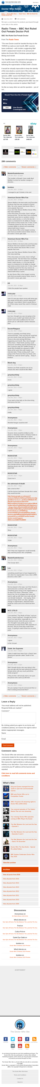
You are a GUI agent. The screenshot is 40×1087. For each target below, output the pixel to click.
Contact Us (20, 1078)
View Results (17, 107)
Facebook (5, 1042)
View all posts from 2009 (11, 904)
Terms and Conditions (20, 1075)
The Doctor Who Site (20, 1032)
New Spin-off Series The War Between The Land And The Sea (20, 922)
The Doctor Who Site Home (20, 1071)
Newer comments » (29, 167)
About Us (20, 1082)
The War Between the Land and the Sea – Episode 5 (24, 825)
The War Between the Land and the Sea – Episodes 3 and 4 (24, 833)
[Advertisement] (20, 992)
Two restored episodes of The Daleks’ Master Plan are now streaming (23, 810)
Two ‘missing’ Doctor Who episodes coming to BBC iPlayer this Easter (22, 818)
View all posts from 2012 (11, 891)
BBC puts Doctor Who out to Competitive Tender (20, 795)
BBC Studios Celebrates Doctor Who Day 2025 (22, 855)
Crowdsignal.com (19, 109)
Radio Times (14, 39)
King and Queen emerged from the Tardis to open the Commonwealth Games (22, 788)
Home (3, 13)
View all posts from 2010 (11, 899)
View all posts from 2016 (11, 874)
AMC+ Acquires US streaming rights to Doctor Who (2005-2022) (23, 803)
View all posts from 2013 (11, 887)
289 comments (21, 19)
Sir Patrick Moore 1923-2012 (20, 916)
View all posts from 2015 (11, 879)
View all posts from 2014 (11, 883)
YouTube (20, 1049)
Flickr (12, 1049)
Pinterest (20, 1042)
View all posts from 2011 (11, 895)
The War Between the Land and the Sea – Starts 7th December (24, 840)
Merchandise (27, 1042)
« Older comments (9, 167)
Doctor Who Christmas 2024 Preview (20, 945)
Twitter (12, 1042)
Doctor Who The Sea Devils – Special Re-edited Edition (23, 848)
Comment (6, 711)
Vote (7, 107)
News (27, 1049)
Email (4, 739)
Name (4, 733)
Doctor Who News (12, 13)
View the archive (9, 862)
